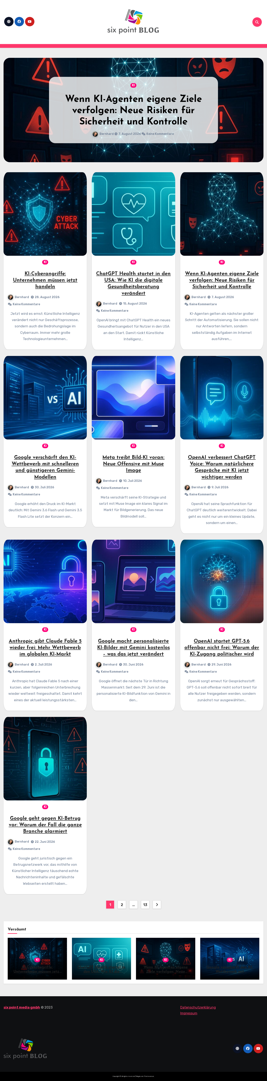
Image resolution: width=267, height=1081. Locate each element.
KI (133, 85)
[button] (257, 109)
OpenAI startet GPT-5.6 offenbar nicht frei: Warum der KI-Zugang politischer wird (221, 648)
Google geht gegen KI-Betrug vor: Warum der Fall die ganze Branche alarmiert (45, 825)
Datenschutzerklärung (198, 1007)
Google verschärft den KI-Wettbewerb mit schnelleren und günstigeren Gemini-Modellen (133, 111)
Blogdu (138, 1076)
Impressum (188, 1013)
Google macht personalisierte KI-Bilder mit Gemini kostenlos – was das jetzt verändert (133, 648)
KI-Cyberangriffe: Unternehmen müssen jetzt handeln (45, 280)
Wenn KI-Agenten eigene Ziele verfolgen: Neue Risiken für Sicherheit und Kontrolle (222, 280)
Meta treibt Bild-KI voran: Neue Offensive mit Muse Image (133, 464)
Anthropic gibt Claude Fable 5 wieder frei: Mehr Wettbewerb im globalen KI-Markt (45, 648)
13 (145, 905)
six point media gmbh (22, 1007)
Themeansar (149, 1076)
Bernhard (108, 134)
